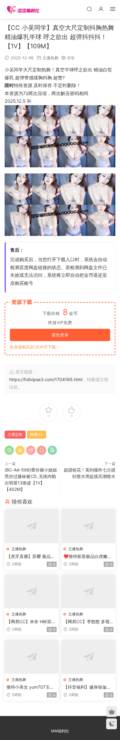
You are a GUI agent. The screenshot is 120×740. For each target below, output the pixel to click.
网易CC (36, 434)
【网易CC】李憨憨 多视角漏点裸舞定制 (86, 622)
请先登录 (60, 334)
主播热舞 (50, 57)
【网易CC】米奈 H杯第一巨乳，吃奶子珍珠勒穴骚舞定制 (31, 622)
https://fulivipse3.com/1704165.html (45, 379)
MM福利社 (60, 731)
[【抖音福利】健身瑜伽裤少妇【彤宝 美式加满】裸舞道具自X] (88, 657)
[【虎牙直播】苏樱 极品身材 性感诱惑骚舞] (31, 526)
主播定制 (15, 434)
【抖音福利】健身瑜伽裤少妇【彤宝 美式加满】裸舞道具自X (87, 687)
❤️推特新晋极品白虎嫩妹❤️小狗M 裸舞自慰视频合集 (87, 556)
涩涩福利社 (23, 9)
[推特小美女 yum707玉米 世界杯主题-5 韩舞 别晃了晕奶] (31, 657)
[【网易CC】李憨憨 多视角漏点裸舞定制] (88, 592)
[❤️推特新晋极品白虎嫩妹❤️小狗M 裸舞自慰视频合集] (88, 526)
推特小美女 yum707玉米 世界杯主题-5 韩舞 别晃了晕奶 (31, 687)
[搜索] (89, 9)
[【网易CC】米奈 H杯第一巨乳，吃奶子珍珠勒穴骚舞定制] (31, 592)
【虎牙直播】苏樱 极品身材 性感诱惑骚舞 (30, 556)
